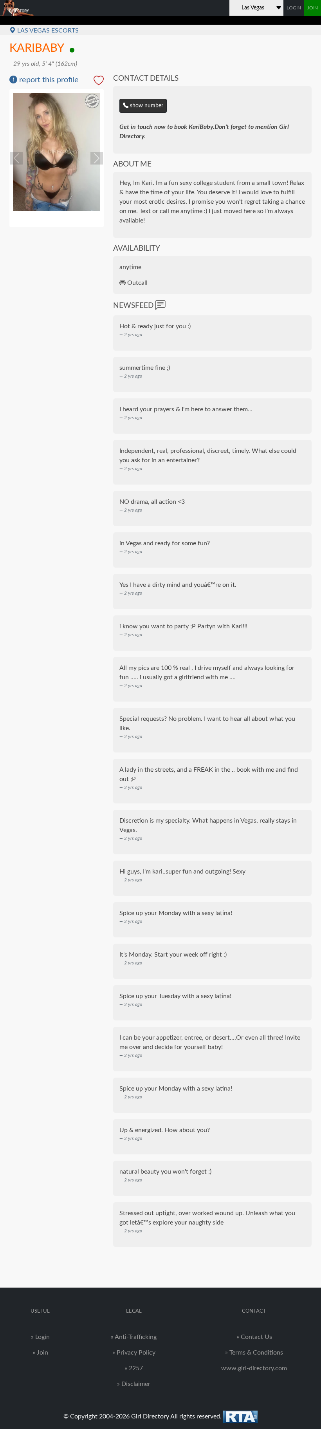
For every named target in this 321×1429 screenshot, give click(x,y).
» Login (40, 1337)
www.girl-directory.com (254, 1368)
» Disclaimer (133, 1384)
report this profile (48, 80)
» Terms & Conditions (254, 1352)
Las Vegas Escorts (47, 30)
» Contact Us (254, 1337)
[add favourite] (99, 81)
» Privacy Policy (133, 1352)
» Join (40, 1352)
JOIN (312, 7)
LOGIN (294, 7)
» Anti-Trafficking (134, 1337)
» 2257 (133, 1368)
